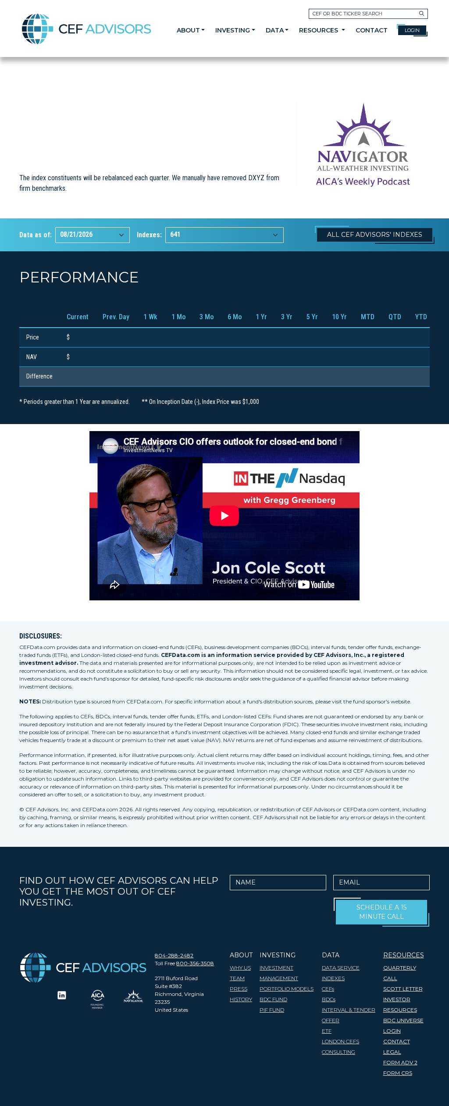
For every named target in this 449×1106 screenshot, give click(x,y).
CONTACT (396, 1041)
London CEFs (340, 1041)
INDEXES (333, 978)
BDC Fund (273, 999)
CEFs (328, 988)
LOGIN (392, 1031)
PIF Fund (272, 1009)
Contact (372, 30)
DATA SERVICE (341, 967)
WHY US (240, 967)
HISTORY (241, 999)
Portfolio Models (287, 988)
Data (275, 30)
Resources (319, 30)
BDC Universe (403, 1020)
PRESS (238, 988)
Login (412, 30)
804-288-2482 (174, 955)
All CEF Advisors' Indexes (374, 235)
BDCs (328, 999)
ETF (326, 1031)
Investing (232, 30)
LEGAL (392, 1052)
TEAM (237, 978)
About (188, 30)
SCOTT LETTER (403, 988)
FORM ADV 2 (400, 1062)
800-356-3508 (195, 963)
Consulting (338, 1052)
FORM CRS (397, 1073)
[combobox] (92, 235)
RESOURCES (403, 955)
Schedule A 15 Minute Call (381, 911)
